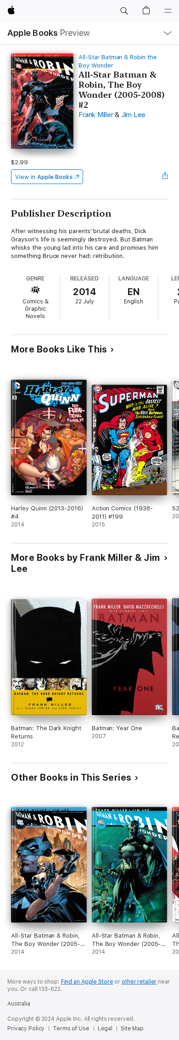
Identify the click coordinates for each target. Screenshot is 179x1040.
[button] (124, 11)
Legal (105, 1028)
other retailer (139, 981)
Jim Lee (133, 115)
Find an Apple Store (87, 981)
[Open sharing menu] (165, 176)
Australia (18, 1004)
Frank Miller (95, 115)
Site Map (132, 1028)
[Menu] (168, 11)
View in (44, 176)
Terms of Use (71, 1028)
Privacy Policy (26, 1028)
